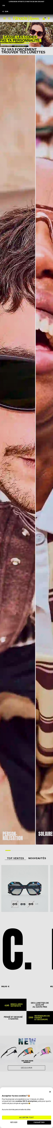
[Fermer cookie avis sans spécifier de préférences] (50, 1092)
